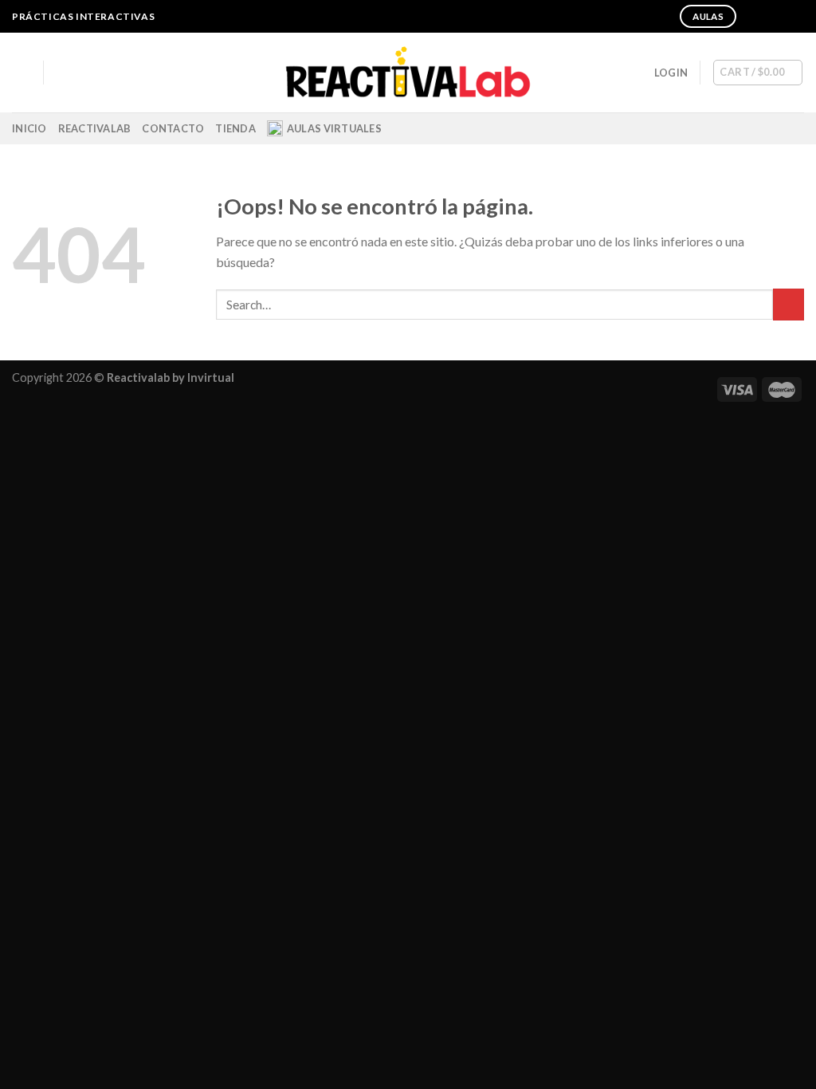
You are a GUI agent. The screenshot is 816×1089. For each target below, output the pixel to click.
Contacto (173, 128)
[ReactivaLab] (408, 73)
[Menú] (21, 72)
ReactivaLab (94, 128)
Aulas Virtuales (334, 128)
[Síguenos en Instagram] (766, 16)
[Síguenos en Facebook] (750, 16)
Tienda (235, 128)
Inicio (29, 128)
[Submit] (788, 304)
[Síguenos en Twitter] (781, 16)
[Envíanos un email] (796, 16)
